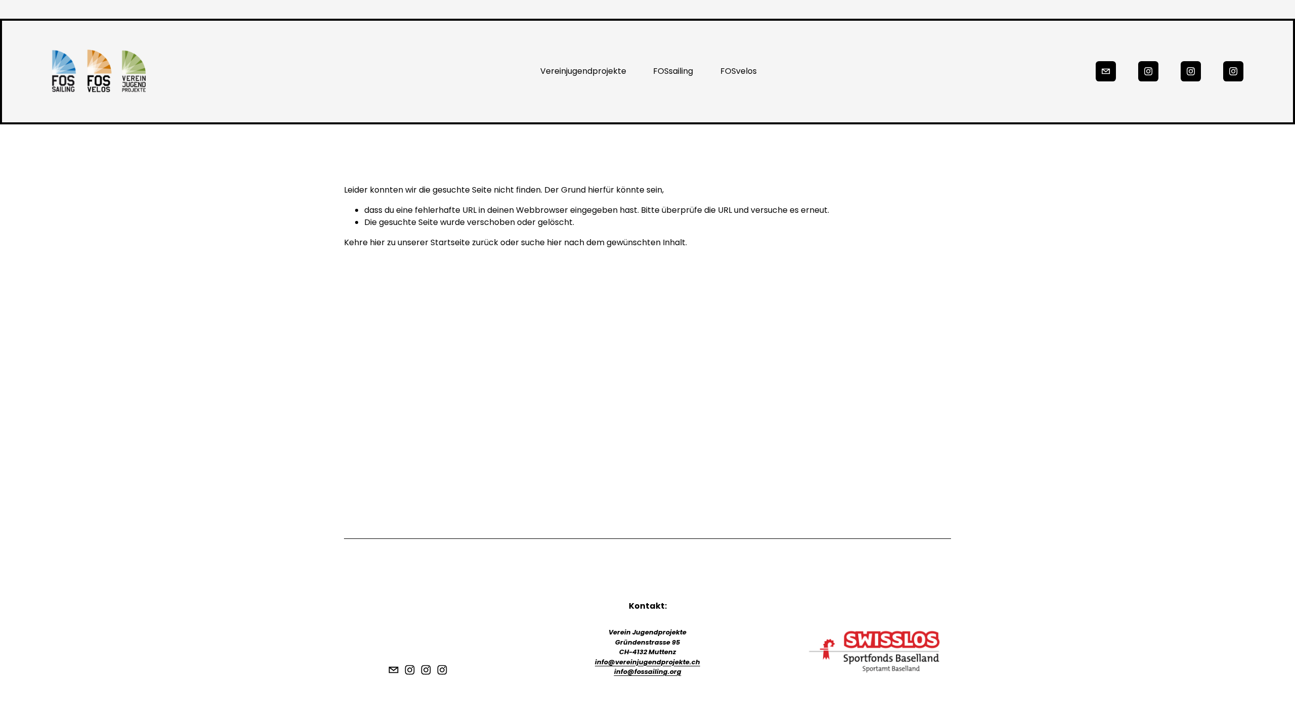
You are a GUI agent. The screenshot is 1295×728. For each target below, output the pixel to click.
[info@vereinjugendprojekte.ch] (1106, 71)
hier (377, 242)
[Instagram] (1148, 71)
